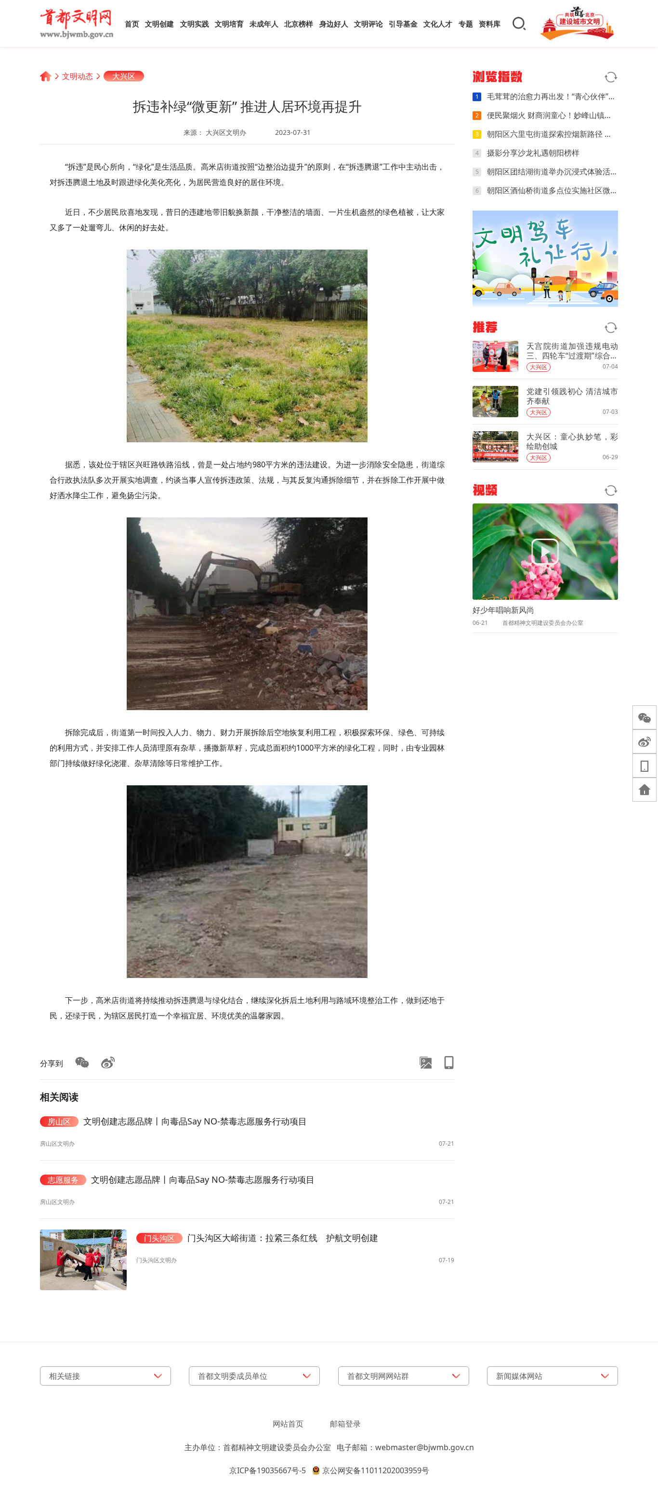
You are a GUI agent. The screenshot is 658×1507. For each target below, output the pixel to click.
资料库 (489, 23)
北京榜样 (298, 23)
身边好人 (333, 23)
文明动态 (77, 76)
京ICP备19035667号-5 (267, 1470)
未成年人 (264, 23)
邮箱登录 (345, 1423)
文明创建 (159, 23)
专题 (466, 23)
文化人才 (437, 23)
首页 (132, 23)
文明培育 (229, 23)
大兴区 (123, 76)
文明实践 (194, 23)
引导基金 (403, 23)
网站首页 (288, 1423)
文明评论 (368, 23)
